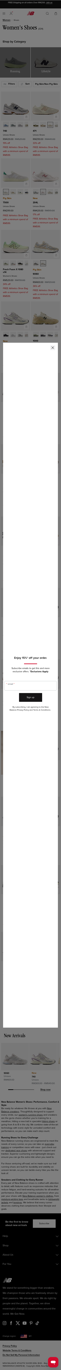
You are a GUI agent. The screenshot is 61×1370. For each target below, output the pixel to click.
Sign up (30, 697)
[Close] (52, 347)
